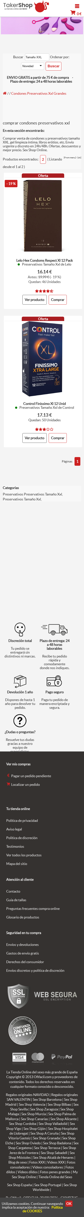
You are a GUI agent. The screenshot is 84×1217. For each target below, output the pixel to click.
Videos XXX (56, 1162)
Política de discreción (21, 838)
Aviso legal (14, 829)
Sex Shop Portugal (47, 1185)
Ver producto (34, 300)
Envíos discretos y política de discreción (35, 970)
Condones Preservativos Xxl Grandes (38, 93)
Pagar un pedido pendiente (31, 776)
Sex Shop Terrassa (47, 1148)
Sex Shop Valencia (32, 1104)
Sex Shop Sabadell (54, 1153)
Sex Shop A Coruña (44, 1133)
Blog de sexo (17, 1162)
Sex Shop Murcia (33, 1114)
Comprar (57, 300)
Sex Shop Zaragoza (44, 1109)
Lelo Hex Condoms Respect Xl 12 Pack (44, 260)
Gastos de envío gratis (22, 953)
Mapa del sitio (16, 864)
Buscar (18, 57)
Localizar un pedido (25, 784)
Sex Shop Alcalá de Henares (53, 1157)
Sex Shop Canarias (34, 1119)
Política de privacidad (22, 820)
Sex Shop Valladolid (53, 1124)
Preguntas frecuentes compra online (33, 908)
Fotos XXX (37, 1162)
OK (69, 1204)
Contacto (13, 891)
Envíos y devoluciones (22, 945)
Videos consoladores (47, 1167)
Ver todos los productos (24, 855)
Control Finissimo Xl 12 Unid (44, 404)
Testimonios (15, 846)
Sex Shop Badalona (57, 1143)
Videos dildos (28, 1172)
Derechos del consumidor (25, 962)
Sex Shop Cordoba (22, 1124)
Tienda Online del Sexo (55, 1177)
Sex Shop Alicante (63, 1119)
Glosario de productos (22, 917)
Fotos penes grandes (55, 1172)
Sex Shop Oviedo (28, 1143)
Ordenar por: (59, 57)
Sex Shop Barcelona (47, 1099)
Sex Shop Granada (46, 1138)
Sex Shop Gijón (34, 1129)
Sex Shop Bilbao (59, 1104)
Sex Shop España (19, 1185)
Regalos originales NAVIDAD (27, 1095)
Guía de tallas (16, 900)
